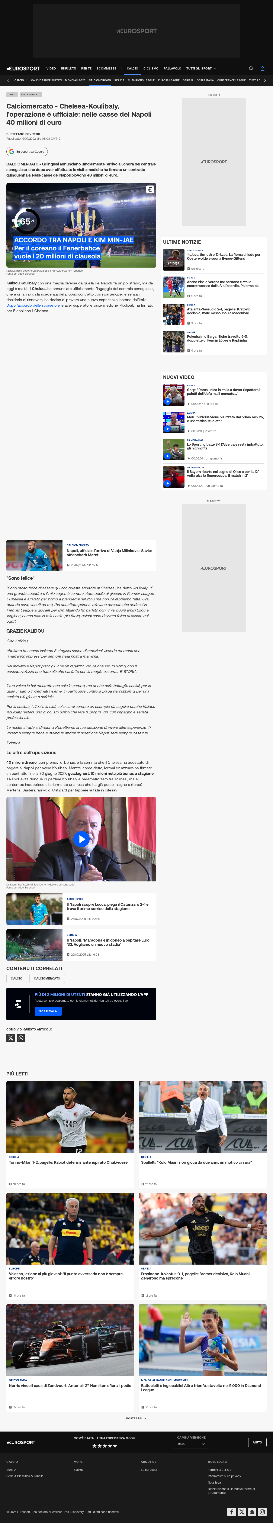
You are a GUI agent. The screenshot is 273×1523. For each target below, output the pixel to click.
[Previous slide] (8, 80)
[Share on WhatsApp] (21, 1038)
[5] (115, 1445)
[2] (99, 1445)
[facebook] (231, 1512)
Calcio (12, 94)
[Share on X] (10, 1038)
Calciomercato (31, 94)
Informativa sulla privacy (224, 1476)
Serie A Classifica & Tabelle (25, 1476)
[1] (94, 1445)
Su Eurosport (149, 1469)
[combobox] (191, 1444)
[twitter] (242, 1512)
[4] (109, 1445)
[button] (81, 839)
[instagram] (262, 1512)
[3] (104, 1445)
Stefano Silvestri (25, 134)
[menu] (251, 68)
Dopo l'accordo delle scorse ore (33, 305)
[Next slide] (265, 80)
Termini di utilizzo (219, 1469)
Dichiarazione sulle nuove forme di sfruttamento (231, 1490)
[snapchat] (252, 1512)
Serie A (11, 1469)
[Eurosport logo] (23, 69)
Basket (78, 1469)
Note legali (215, 1482)
